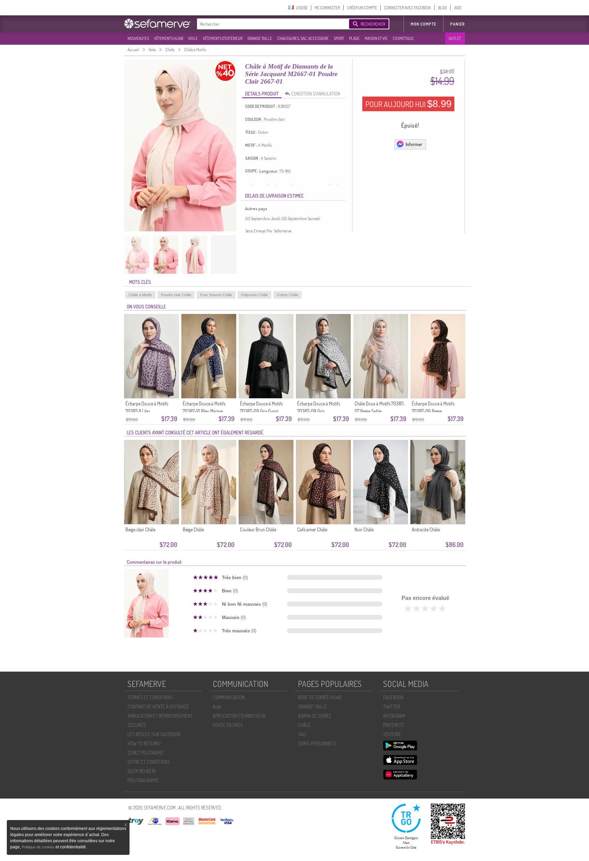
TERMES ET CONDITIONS (150, 697)
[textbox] (271, 23)
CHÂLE (304, 725)
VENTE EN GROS (228, 725)
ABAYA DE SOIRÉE (314, 716)
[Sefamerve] (159, 23)
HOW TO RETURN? (144, 743)
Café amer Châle (312, 529)
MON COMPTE (423, 24)
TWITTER (391, 706)
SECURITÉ (136, 725)
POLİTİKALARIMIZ (143, 780)
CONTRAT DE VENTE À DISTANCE (158, 706)
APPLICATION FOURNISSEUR (239, 716)
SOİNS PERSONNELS (317, 743)
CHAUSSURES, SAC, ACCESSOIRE (303, 38)
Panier (457, 24)
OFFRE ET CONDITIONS (148, 762)
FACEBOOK (393, 697)
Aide (217, 706)
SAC (302, 734)
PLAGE (354, 38)
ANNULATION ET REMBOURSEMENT (160, 716)
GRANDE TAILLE (259, 38)
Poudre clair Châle (176, 295)
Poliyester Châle (254, 295)
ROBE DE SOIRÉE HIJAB (320, 697)
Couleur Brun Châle (258, 529)
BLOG (442, 7)
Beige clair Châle (140, 529)
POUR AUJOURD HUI (408, 103)
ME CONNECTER (327, 7)
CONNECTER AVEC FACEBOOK (407, 7)
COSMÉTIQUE (403, 38)
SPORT (339, 38)
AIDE (458, 7)
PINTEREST (393, 725)
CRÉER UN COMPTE (362, 7)
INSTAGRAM (394, 716)
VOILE (193, 38)
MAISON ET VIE (376, 38)
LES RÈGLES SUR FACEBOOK (154, 734)
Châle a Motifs (140, 295)
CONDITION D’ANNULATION (315, 94)
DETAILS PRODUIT (262, 94)
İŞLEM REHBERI (141, 771)
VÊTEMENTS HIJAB (168, 38)
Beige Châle (193, 529)
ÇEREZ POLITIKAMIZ (145, 753)
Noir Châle (364, 529)
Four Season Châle (216, 295)
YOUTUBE (392, 734)
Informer (414, 144)
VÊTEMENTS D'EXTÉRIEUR (222, 38)
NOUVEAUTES (138, 38)
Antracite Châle (426, 529)
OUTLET (455, 38)
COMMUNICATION (229, 697)
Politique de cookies (39, 847)
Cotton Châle (287, 295)
